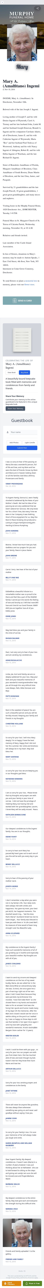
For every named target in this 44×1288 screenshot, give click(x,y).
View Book (11, 372)
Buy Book (24, 372)
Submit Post (22, 448)
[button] (22, 1233)
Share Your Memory (15, 408)
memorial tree (31, 280)
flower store (29, 284)
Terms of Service (28, 1278)
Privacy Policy (15, 1278)
